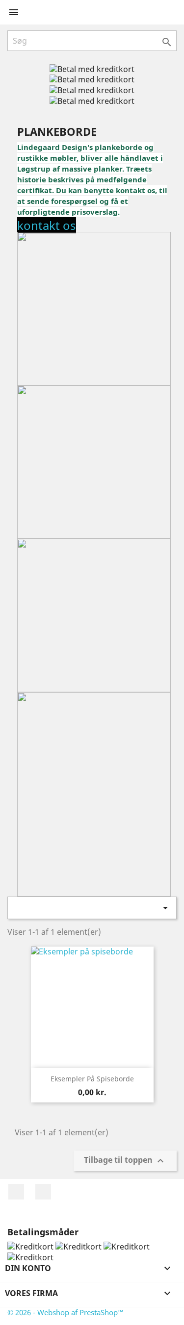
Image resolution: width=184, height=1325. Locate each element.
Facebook (16, 1192)
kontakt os (46, 225)
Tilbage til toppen (125, 1160)
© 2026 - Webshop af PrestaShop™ (65, 1312)
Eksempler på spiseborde (92, 1078)
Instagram (43, 1192)
